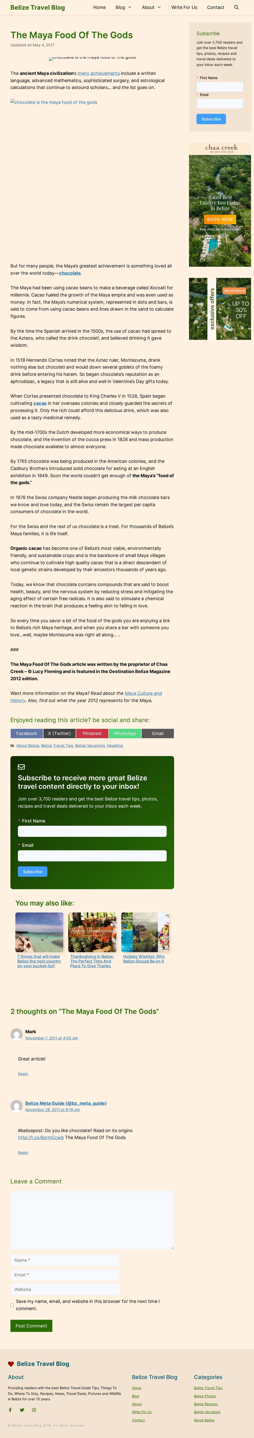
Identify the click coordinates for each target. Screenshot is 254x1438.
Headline (115, 745)
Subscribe (32, 871)
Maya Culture (139, 693)
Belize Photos (205, 1396)
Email (27, 845)
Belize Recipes (206, 1404)
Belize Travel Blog (37, 7)
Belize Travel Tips (57, 745)
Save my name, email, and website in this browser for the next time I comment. (88, 1305)
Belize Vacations (90, 745)
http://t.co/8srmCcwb (41, 1137)
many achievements (99, 73)
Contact (215, 7)
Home (99, 7)
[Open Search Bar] (236, 7)
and (158, 693)
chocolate (70, 273)
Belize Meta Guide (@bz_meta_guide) (66, 1103)
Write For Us (184, 7)
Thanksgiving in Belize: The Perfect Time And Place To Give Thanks (92, 961)
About (148, 7)
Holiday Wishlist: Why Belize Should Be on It (144, 959)
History (17, 700)
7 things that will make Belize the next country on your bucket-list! (39, 961)
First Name (33, 820)
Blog (120, 7)
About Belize (27, 745)
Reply (23, 1073)
